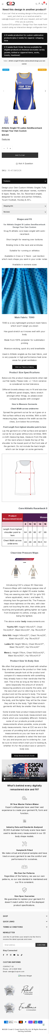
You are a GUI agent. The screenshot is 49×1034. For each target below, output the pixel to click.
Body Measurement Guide (24, 756)
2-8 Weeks (42, 70)
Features (6, 139)
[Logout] (39, 4)
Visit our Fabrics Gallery (24, 367)
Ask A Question (25, 163)
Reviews (7, 212)
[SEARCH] (36, 4)
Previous (3, 91)
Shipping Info (8, 206)
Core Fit (5, 70)
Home (5, 61)
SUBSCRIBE (41, 945)
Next (45, 91)
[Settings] (45, 4)
